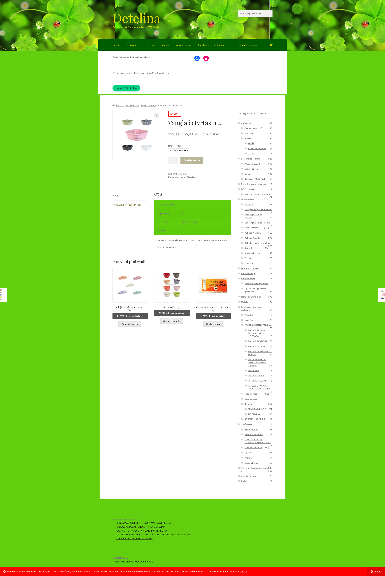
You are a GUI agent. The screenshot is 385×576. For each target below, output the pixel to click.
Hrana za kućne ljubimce (256, 283)
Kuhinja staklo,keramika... (257, 243)
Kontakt (165, 44)
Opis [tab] (115, 196)
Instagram (219, 44)
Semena (248, 404)
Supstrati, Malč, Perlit (255, 179)
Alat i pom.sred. (252, 164)
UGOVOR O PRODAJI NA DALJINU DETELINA (141, 530)
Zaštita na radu (248, 476)
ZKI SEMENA (254, 414)
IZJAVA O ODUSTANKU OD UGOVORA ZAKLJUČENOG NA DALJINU (154, 534)
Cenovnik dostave (183, 44)
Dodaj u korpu (192, 160)
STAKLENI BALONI (257, 148)
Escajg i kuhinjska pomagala (258, 209)
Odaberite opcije (129, 324)
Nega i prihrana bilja (251, 296)
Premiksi (249, 457)
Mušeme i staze (252, 253)
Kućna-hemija (248, 273)
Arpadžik (249, 315)
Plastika (249, 263)
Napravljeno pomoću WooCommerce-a (132, 561)
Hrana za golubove (254, 434)
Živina (244, 481)
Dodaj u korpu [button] (213, 324)
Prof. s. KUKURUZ (256, 346)
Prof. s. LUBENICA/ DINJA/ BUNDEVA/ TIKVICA (257, 362)
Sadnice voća (251, 399)
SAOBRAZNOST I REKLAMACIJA (134, 538)
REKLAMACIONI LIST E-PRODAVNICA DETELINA (143, 522)
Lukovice (249, 320)
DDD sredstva (248, 189)
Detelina (136, 17)
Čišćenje (249, 204)
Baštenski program (250, 158)
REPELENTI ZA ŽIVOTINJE (257, 194)
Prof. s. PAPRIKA (256, 375)
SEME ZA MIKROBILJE (259, 409)
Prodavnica (132, 44)
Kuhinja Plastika (148, 105)
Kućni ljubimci (248, 278)
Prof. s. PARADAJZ (257, 380)
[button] (156, 115)
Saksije (248, 174)
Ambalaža (246, 123)
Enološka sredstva (250, 268)
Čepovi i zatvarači (253, 128)
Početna (120, 105)
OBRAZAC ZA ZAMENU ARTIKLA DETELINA (140, 526)
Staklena (249, 138)
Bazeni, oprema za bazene (253, 184)
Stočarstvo (247, 424)
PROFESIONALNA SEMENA (258, 325)
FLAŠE (251, 143)
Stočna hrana (251, 463)
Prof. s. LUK (253, 370)
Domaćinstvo (132, 105)
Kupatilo (249, 248)
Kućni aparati (251, 227)
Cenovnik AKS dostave (126, 88)
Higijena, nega (252, 429)
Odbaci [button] (378, 571)
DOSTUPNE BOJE (178, 145)
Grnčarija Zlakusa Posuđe (257, 222)
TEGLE (251, 153)
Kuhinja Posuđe (252, 238)
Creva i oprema (252, 168)
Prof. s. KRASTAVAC (258, 341)
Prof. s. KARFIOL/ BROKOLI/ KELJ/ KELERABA (256, 333)
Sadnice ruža (251, 393)
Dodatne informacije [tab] (126, 204)
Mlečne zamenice (253, 447)
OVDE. (243, 571)
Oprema (249, 452)
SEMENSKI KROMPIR (255, 419)
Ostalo (248, 258)
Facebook (203, 44)
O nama (151, 44)
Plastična (249, 133)
